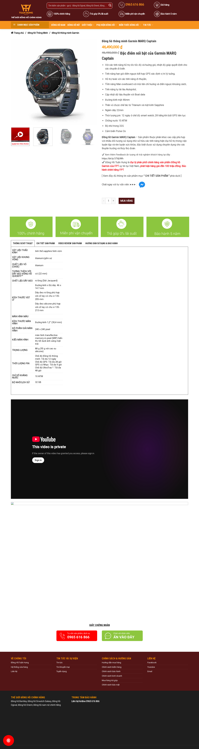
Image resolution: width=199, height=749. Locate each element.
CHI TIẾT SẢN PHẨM (45, 243)
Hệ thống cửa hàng (19, 667)
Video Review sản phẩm (70, 243)
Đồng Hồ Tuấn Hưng (20, 662)
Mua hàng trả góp (110, 680)
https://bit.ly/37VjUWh (112, 158)
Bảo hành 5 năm (169, 14)
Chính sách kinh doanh (112, 676)
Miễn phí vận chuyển (135, 14)
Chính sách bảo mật (111, 685)
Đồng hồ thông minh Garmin (65, 33)
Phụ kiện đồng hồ (105, 25)
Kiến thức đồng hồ (129, 25)
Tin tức (147, 25)
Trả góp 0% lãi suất (99, 14)
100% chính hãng (61, 14)
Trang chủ (19, 33)
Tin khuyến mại (63, 667)
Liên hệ (14, 671)
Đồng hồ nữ (73, 25)
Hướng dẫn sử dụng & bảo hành (101, 243)
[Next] (91, 82)
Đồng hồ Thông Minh (38, 33)
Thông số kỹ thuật (23, 243)
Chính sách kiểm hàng (111, 667)
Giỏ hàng (165, 5)
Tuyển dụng (61, 671)
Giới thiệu (87, 25)
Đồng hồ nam (58, 25)
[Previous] (16, 82)
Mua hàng (126, 200)
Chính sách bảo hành (111, 671)
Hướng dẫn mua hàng (111, 662)
